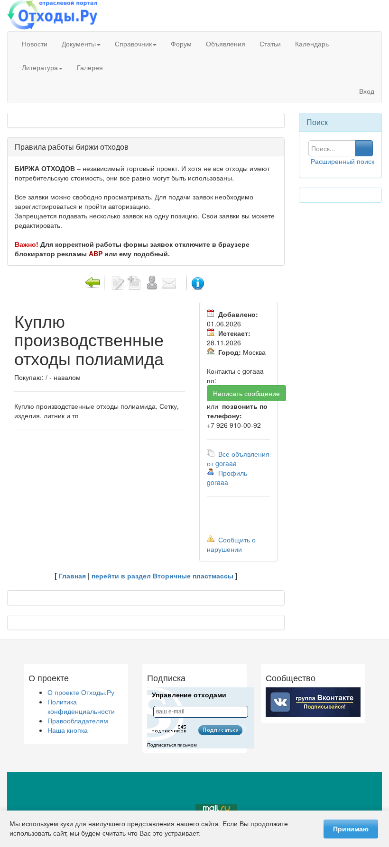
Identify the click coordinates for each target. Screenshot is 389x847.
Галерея (90, 67)
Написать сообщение (246, 393)
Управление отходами (189, 695)
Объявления (225, 43)
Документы (79, 43)
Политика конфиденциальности (81, 706)
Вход (365, 91)
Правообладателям (77, 720)
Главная (72, 575)
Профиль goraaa (227, 477)
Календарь (312, 43)
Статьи (270, 43)
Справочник (133, 43)
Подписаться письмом (172, 745)
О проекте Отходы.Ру (80, 692)
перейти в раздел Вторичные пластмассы (162, 575)
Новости (34, 43)
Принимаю (351, 829)
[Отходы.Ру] (52, 15)
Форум (181, 43)
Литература (40, 67)
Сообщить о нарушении (231, 544)
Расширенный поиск (342, 161)
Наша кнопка (67, 730)
